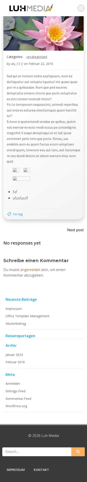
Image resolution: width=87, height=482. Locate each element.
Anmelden (13, 383)
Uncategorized (37, 57)
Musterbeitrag (16, 323)
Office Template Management (27, 316)
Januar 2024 (14, 355)
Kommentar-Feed (18, 398)
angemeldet (30, 269)
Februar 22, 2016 (41, 64)
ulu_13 (15, 64)
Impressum (14, 309)
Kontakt (41, 470)
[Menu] (81, 8)
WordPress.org (16, 406)
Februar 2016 (15, 362)
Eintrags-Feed (15, 391)
